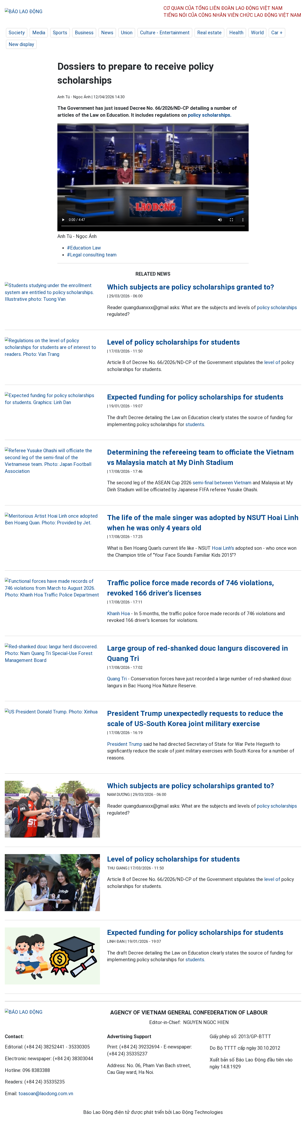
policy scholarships (277, 307)
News (107, 32)
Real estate (209, 32)
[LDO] (52, 292)
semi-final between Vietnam (222, 483)
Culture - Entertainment (165, 32)
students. (195, 424)
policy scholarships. (209, 115)
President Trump (124, 744)
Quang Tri (117, 679)
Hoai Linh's (223, 548)
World (257, 32)
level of (272, 362)
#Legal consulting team (92, 255)
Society (17, 32)
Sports (60, 32)
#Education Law (84, 248)
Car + (277, 32)
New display (21, 44)
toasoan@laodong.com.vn (45, 1093)
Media (38, 32)
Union (126, 32)
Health (236, 32)
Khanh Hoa (118, 613)
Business (84, 32)
